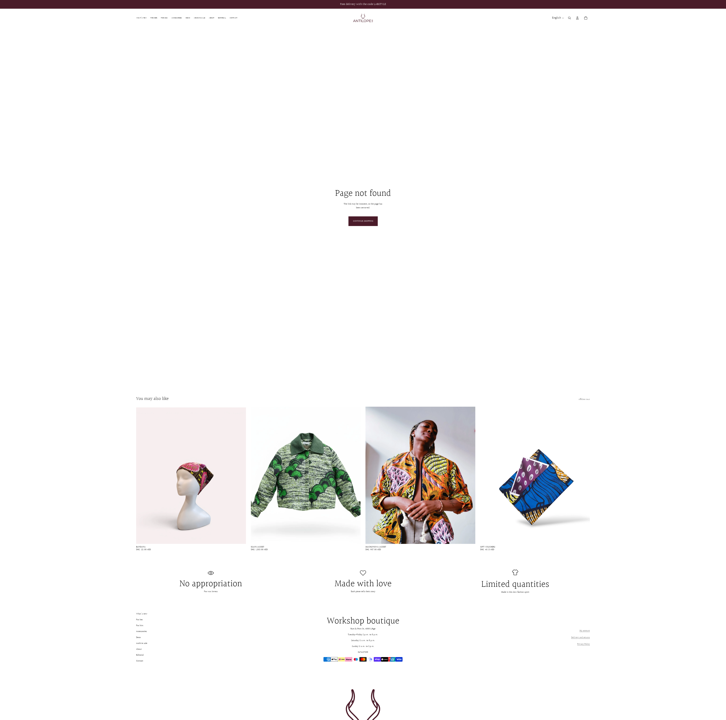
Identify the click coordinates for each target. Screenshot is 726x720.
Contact (139, 661)
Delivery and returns (580, 637)
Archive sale (141, 643)
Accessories (141, 631)
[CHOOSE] (354, 538)
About (139, 649)
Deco (138, 637)
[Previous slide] (141, 475)
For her (139, 620)
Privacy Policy (583, 644)
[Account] (577, 18)
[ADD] (240, 538)
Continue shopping (363, 221)
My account (584, 631)
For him (139, 625)
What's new (141, 614)
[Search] (569, 18)
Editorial (140, 655)
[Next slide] (240, 475)
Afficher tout (584, 399)
